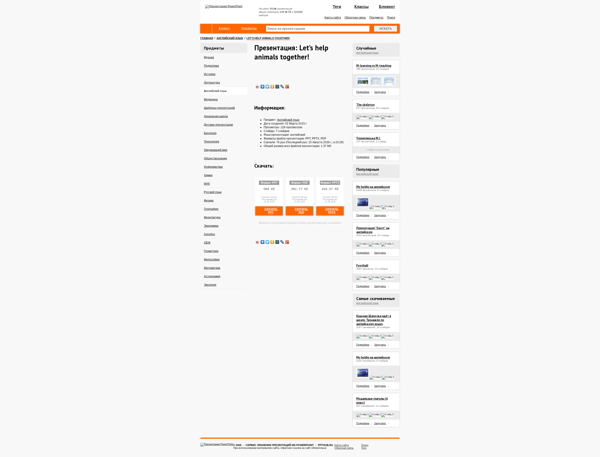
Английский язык (230, 38)
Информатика (213, 166)
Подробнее (362, 92)
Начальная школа (216, 116)
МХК (207, 183)
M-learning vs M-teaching (373, 66)
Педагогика (211, 65)
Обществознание (215, 158)
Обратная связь (355, 17)
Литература (212, 82)
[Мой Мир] (277, 87)
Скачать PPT (271, 211)
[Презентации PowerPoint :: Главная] (223, 6)
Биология (210, 133)
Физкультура (212, 217)
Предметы (376, 17)
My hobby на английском (373, 187)
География (211, 209)
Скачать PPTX (331, 211)
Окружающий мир (215, 150)
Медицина (211, 99)
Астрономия (212, 276)
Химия (208, 175)
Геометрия (211, 251)
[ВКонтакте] (262, 87)
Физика (209, 200)
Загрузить (380, 92)
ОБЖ (207, 242)
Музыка (209, 57)
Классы (361, 7)
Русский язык (212, 192)
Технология (211, 141)
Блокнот (387, 7)
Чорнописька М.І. (368, 138)
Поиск (391, 17)
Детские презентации (218, 124)
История (209, 74)
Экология (210, 284)
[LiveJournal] (282, 87)
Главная (206, 38)
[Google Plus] (287, 87)
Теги (337, 7)
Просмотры (249, 28)
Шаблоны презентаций (219, 108)
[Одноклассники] (272, 87)
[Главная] (206, 28)
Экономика (211, 225)
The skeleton (365, 105)
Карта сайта (333, 17)
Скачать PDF (301, 211)
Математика (212, 268)
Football (362, 265)
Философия (212, 259)
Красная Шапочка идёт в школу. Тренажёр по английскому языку (373, 320)
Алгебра (209, 234)
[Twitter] (267, 87)
